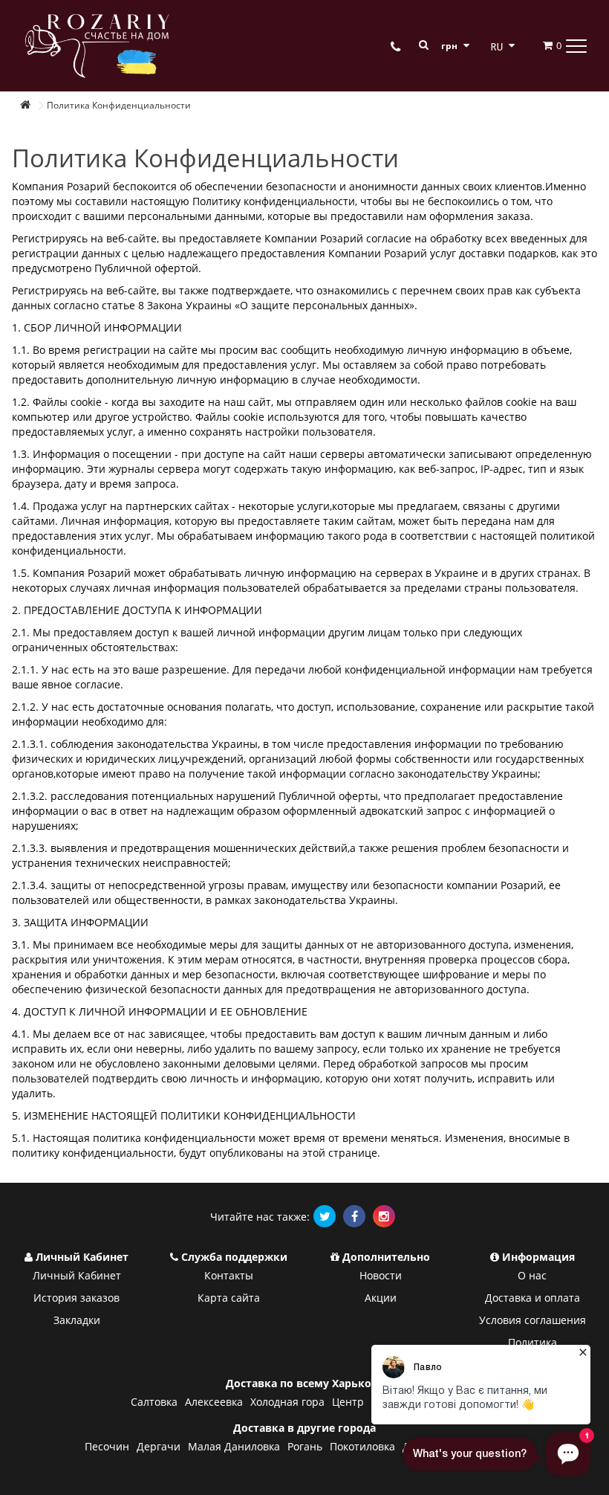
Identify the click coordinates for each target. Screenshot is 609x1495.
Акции (381, 1298)
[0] (539, 45)
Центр (348, 1402)
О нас (532, 1275)
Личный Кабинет (77, 1275)
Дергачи (158, 1446)
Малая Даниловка (234, 1446)
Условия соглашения (532, 1320)
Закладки (76, 1320)
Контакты (228, 1275)
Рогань (304, 1446)
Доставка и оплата (532, 1298)
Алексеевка (214, 1402)
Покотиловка (362, 1446)
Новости (380, 1275)
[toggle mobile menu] (576, 45)
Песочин (107, 1446)
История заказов (76, 1298)
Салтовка (154, 1402)
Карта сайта (229, 1298)
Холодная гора (287, 1402)
